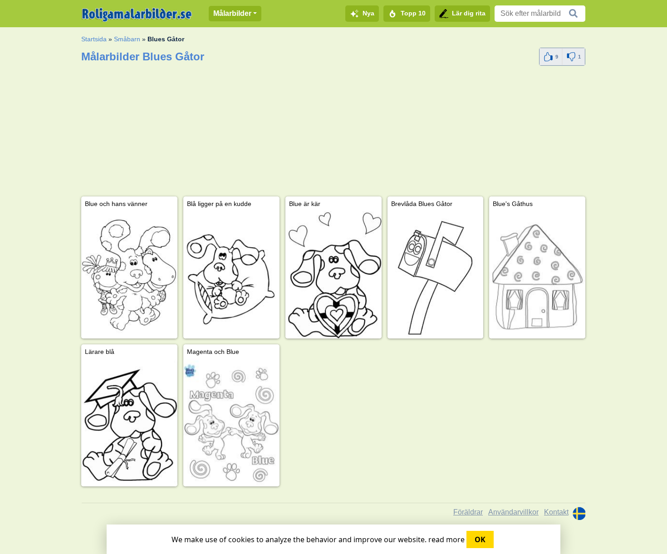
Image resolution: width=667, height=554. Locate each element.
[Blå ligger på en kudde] (231, 274)
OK (480, 539)
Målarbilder (232, 13)
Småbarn (127, 39)
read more (446, 539)
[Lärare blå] (129, 422)
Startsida (94, 39)
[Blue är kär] (333, 274)
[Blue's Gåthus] (537, 274)
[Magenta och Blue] (231, 422)
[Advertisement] (333, 132)
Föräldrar (468, 512)
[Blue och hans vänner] (129, 274)
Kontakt (556, 512)
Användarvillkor (513, 512)
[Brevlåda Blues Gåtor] (435, 274)
